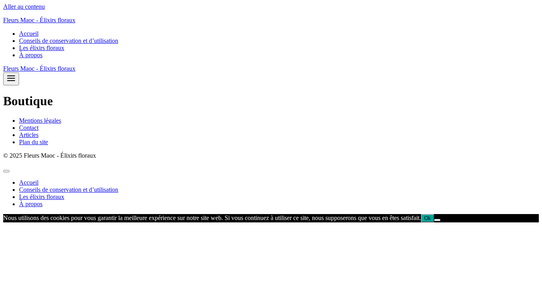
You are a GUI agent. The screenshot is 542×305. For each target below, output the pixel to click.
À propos (30, 55)
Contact (28, 127)
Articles (28, 134)
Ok (427, 218)
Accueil (28, 33)
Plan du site (33, 142)
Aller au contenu (24, 6)
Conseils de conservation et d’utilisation (68, 40)
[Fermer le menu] (6, 171)
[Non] (437, 220)
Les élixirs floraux (41, 47)
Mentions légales (40, 120)
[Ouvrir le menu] (11, 78)
